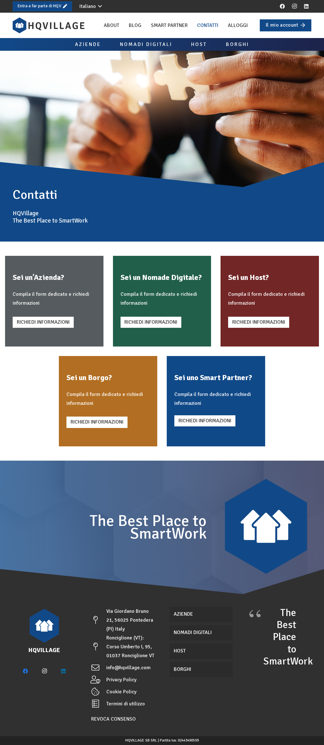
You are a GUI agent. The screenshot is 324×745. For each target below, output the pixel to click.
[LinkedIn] (306, 6)
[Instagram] (294, 6)
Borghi (182, 669)
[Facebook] (282, 6)
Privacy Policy (121, 680)
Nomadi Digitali (193, 632)
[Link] (48, 25)
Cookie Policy (121, 692)
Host (180, 651)
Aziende (183, 614)
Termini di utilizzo (125, 704)
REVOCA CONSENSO (113, 719)
